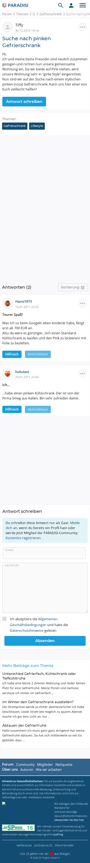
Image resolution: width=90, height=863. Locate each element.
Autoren (26, 769)
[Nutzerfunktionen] (71, 5)
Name (9, 550)
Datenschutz (43, 845)
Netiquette (63, 764)
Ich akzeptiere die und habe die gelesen (39, 625)
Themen (22, 14)
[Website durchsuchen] (60, 5)
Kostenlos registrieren (23, 538)
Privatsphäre (64, 845)
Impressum (24, 845)
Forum (7, 14)
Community (25, 764)
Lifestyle (37, 126)
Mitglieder (45, 764)
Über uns (10, 769)
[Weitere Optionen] (82, 27)
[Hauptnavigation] (82, 5)
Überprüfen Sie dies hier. (69, 820)
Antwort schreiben (24, 101)
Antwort (12, 565)
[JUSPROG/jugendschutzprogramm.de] (18, 827)
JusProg (58, 834)
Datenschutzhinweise (27, 630)
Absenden (45, 640)
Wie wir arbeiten (49, 769)
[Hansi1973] (8, 303)
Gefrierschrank (51, 14)
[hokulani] (8, 373)
